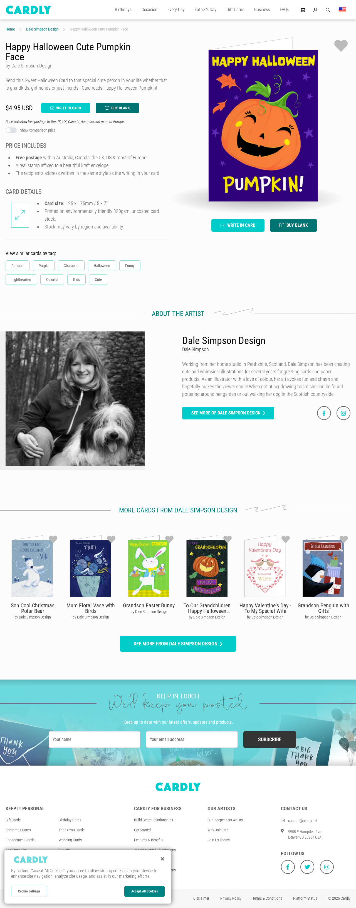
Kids (76, 279)
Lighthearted (21, 279)
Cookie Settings (29, 891)
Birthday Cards (70, 820)
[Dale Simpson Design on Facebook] (324, 413)
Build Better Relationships (153, 820)
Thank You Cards (72, 830)
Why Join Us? (217, 830)
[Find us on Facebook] (288, 867)
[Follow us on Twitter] (307, 867)
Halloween (102, 265)
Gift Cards (235, 9)
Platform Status (305, 898)
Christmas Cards (18, 830)
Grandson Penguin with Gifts (323, 608)
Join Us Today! (218, 840)
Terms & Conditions (267, 898)
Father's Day (205, 9)
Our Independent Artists (225, 820)
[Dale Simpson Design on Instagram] (343, 413)
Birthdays (123, 9)
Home (10, 29)
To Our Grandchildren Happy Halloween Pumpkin (207, 611)
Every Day (176, 9)
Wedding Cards (70, 840)
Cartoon (17, 265)
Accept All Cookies (144, 891)
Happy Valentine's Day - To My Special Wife (265, 608)
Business (262, 9)
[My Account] (315, 10)
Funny (130, 265)
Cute (98, 279)
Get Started (142, 830)
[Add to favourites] (341, 45)
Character (71, 265)
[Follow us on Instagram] (327, 867)
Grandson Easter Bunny (149, 605)
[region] (87, 877)
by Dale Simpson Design (32, 617)
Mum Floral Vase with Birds (90, 608)
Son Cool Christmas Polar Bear (33, 608)
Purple (44, 265)
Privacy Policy (230, 898)
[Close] (162, 859)
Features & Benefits (148, 840)
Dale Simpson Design (42, 29)
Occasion (149, 9)
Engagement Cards (20, 840)
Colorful (52, 279)
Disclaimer (201, 898)
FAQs (284, 9)
